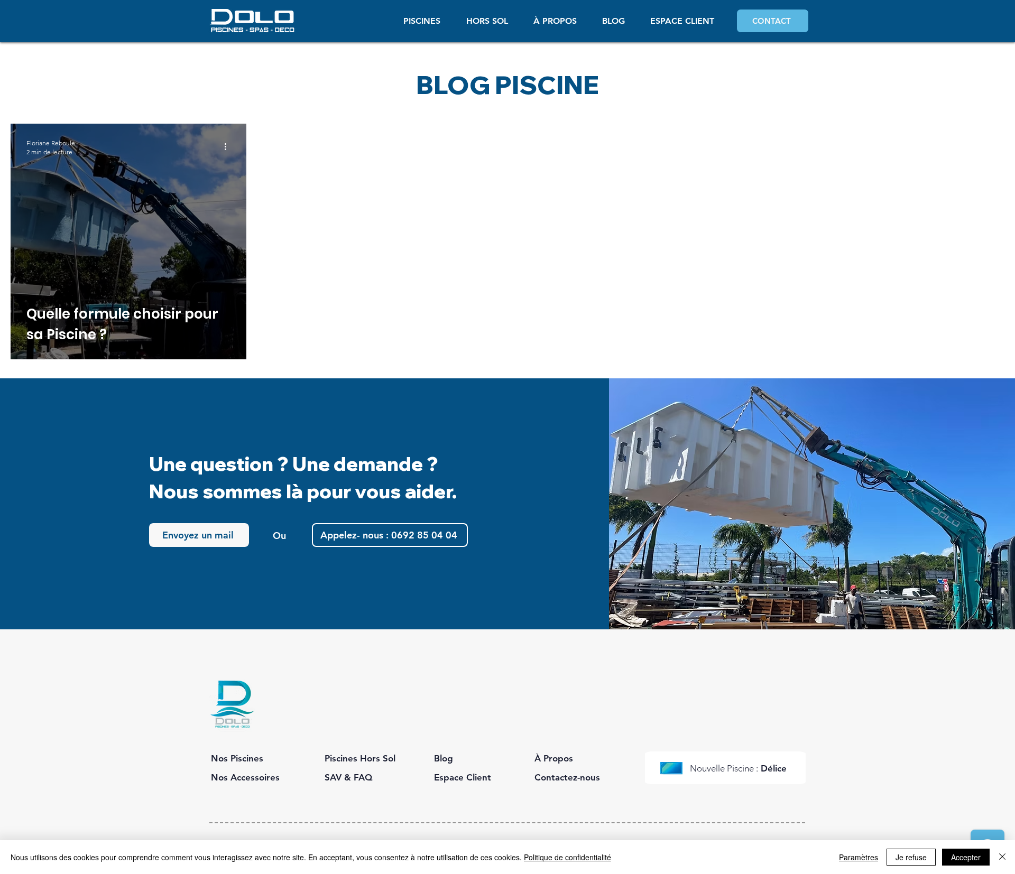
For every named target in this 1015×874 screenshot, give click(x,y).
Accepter (966, 857)
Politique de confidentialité (567, 857)
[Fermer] (1002, 857)
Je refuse (911, 857)
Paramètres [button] (858, 857)
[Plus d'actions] (229, 147)
